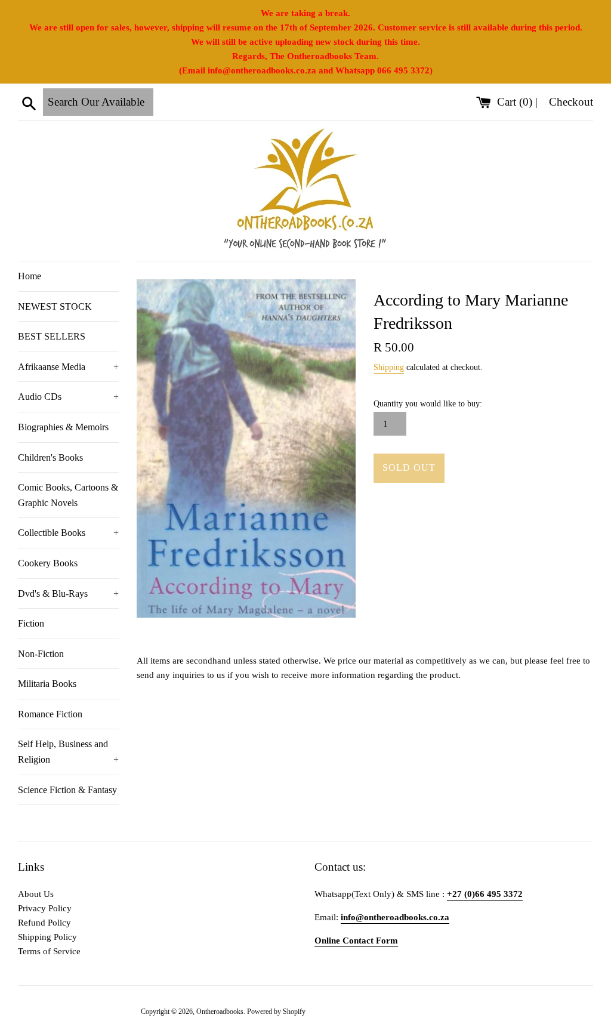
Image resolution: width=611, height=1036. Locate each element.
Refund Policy (44, 922)
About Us (36, 894)
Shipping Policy (47, 937)
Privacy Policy (45, 908)
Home (29, 276)
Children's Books (50, 457)
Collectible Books (68, 533)
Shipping (389, 367)
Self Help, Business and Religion (68, 751)
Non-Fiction (41, 654)
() (516, 101)
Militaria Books (47, 684)
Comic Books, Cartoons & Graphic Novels (68, 495)
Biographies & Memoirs (63, 427)
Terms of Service (49, 951)
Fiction (31, 623)
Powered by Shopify (276, 1011)
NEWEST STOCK (55, 306)
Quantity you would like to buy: (428, 403)
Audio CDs (68, 396)
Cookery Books (48, 563)
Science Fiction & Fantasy (67, 790)
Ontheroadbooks (219, 1011)
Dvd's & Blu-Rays (68, 593)
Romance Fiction (50, 714)
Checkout (571, 101)
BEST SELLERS (51, 336)
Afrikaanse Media (68, 367)
